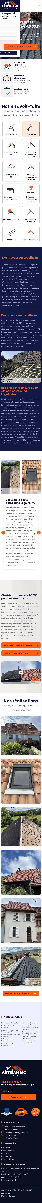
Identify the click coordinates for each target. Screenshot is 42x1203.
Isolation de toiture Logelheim (7, 1040)
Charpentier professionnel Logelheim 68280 (30, 1028)
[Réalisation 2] (21, 781)
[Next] (39, 533)
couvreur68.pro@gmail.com (16, 1132)
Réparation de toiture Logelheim (8, 1026)
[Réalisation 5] (21, 920)
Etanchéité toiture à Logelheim (7, 1044)
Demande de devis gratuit (18, 46)
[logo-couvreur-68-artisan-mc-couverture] (10, 5)
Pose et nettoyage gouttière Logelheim (10, 1035)
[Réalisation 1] (21, 735)
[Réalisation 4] (21, 872)
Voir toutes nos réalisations (18, 993)
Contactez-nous (8, 1150)
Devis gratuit (6, 1156)
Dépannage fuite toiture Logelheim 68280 (29, 1037)
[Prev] (3, 533)
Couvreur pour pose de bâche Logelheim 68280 (30, 1033)
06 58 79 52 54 (11, 1138)
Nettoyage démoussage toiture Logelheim (30, 1024)
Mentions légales (8, 1159)
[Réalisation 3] (21, 826)
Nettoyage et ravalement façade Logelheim (9, 1031)
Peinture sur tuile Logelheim (10, 1023)
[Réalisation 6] (21, 966)
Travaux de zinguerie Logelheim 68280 (28, 1042)
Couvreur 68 (6, 1147)
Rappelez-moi (16, 1097)
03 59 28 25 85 (11, 1135)
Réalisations (6, 1153)
